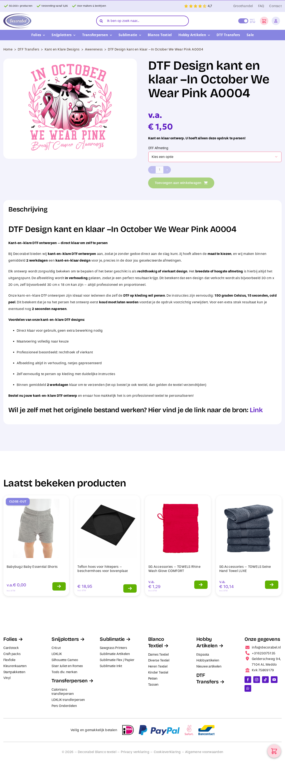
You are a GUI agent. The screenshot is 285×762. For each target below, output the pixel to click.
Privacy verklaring (135, 752)
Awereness (94, 49)
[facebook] (248, 679)
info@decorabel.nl (266, 647)
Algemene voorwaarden (204, 752)
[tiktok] (265, 679)
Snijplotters (65, 639)
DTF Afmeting (158, 148)
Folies (10, 639)
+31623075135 (263, 653)
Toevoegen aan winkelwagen (178, 183)
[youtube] (274, 679)
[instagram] (256, 679)
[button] (264, 21)
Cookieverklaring (167, 752)
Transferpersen (70, 681)
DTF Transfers (28, 49)
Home (8, 49)
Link (256, 410)
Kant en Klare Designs (62, 49)
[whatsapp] (248, 688)
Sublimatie (112, 639)
